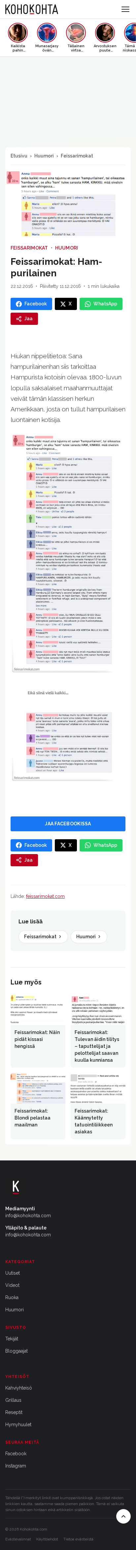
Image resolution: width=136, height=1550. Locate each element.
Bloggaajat (16, 1351)
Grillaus (13, 1400)
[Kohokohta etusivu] (31, 9)
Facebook (15, 1453)
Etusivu (19, 155)
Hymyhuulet (18, 1424)
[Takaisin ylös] (123, 1516)
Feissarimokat (77, 155)
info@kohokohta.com (28, 1215)
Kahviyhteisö (18, 1388)
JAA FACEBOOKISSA (68, 823)
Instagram (15, 1465)
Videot (12, 1285)
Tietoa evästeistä (78, 1539)
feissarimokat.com (45, 896)
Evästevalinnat (18, 1539)
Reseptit (13, 1412)
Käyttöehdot (47, 1539)
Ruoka (11, 1297)
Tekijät (11, 1338)
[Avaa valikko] (125, 9)
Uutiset (12, 1273)
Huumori (44, 155)
